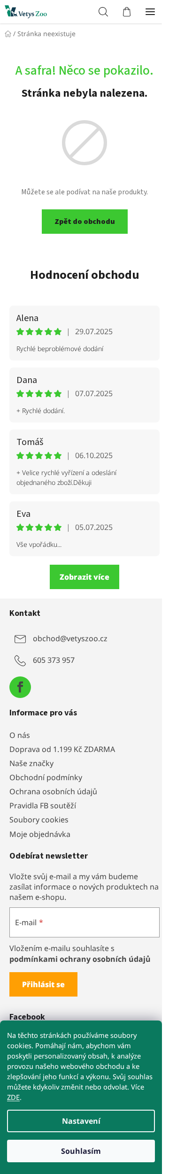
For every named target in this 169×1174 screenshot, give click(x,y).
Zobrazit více (84, 577)
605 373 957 (54, 660)
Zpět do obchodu (84, 221)
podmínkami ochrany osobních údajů (80, 959)
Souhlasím (81, 1151)
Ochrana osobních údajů (53, 791)
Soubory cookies (39, 819)
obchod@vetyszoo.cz (70, 638)
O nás (19, 735)
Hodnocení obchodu (84, 275)
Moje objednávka (39, 834)
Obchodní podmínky (45, 777)
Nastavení (81, 1121)
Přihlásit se (43, 984)
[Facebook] (20, 687)
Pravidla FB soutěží (42, 805)
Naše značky (31, 763)
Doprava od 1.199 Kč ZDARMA (62, 749)
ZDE (13, 1097)
